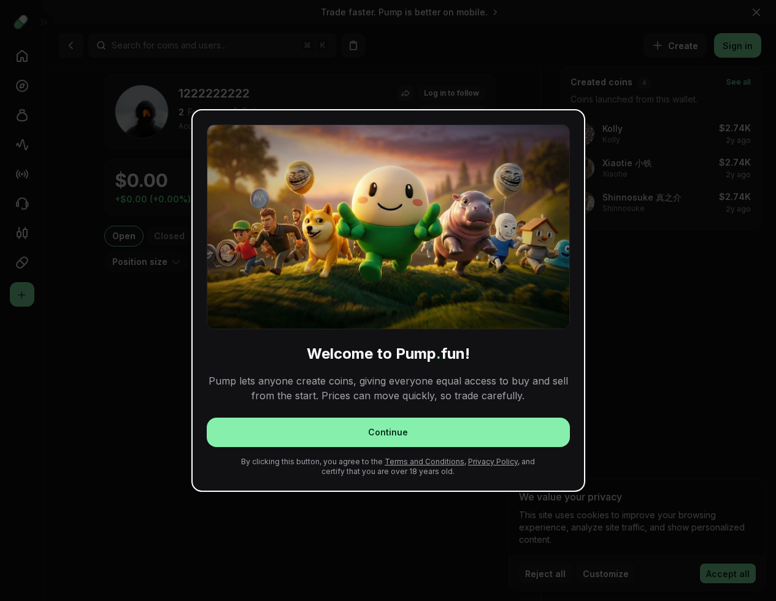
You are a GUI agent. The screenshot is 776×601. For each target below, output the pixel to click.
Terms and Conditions (424, 461)
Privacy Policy (493, 461)
